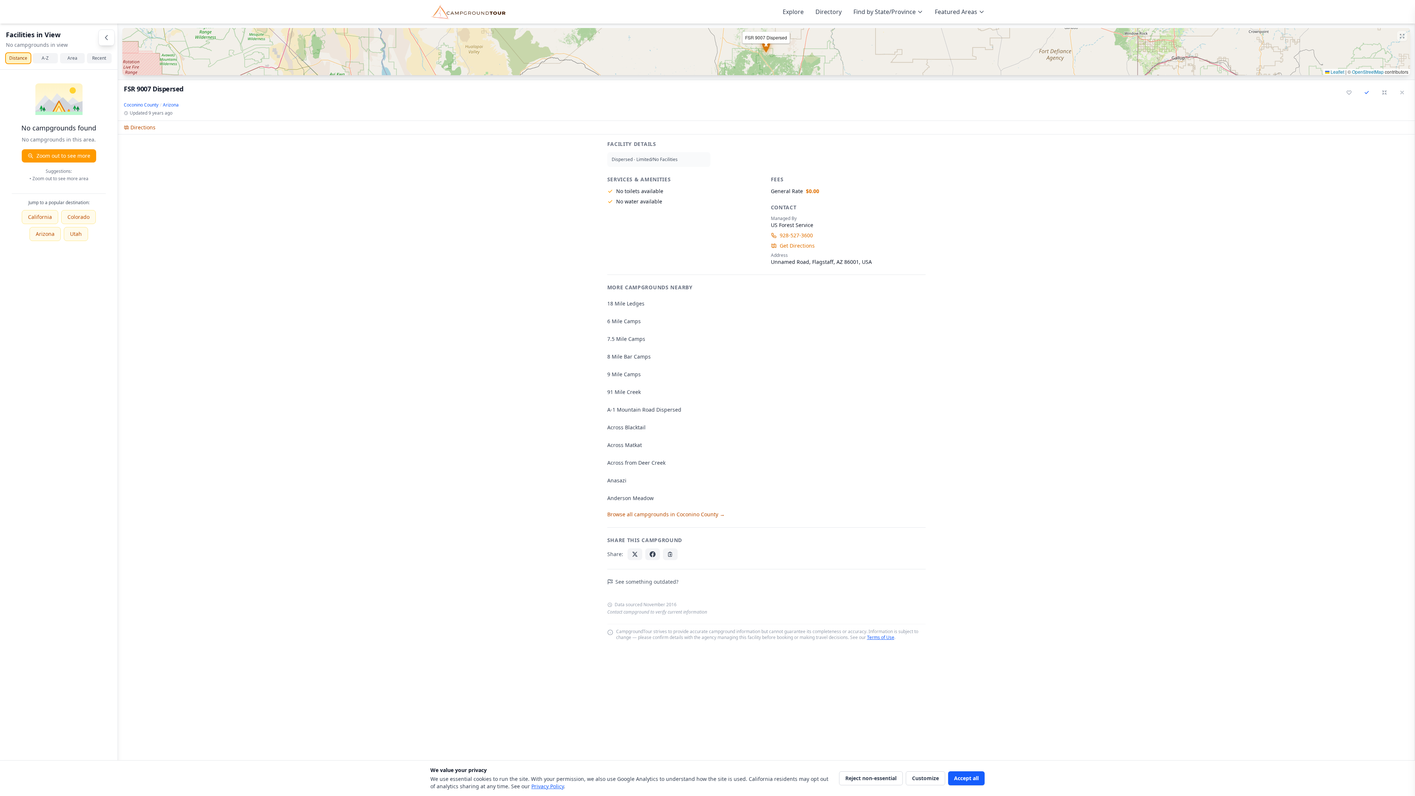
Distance (18, 58)
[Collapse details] (1384, 92)
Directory (828, 12)
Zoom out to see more (63, 155)
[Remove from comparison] (1367, 92)
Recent (99, 58)
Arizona (45, 233)
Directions (143, 127)
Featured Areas (956, 12)
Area (72, 58)
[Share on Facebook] (652, 554)
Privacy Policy (547, 786)
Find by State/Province (884, 12)
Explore (793, 12)
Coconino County (141, 105)
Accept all (966, 778)
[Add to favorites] (1349, 92)
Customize (925, 778)
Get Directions (797, 245)
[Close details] (1402, 92)
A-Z (45, 58)
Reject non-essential (871, 778)
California (40, 216)
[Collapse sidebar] (106, 37)
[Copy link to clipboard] (670, 554)
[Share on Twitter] (635, 554)
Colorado (78, 216)
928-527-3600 (796, 235)
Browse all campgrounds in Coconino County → (666, 514)
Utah (76, 233)
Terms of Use (880, 637)
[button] (766, 51)
